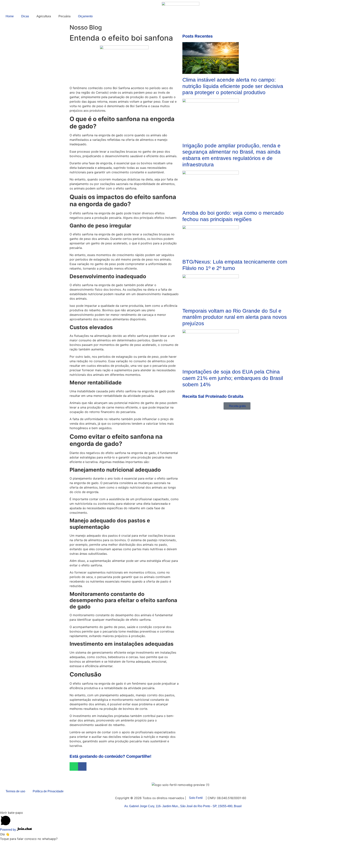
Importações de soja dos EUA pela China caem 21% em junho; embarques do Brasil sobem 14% (232, 378)
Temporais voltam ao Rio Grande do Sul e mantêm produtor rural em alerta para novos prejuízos (234, 317)
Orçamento (85, 16)
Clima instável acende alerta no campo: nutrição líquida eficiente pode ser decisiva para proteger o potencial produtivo (232, 86)
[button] (74, 766)
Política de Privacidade (48, 791)
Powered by (8, 829)
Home (10, 16)
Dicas (25, 16)
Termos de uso (15, 791)
